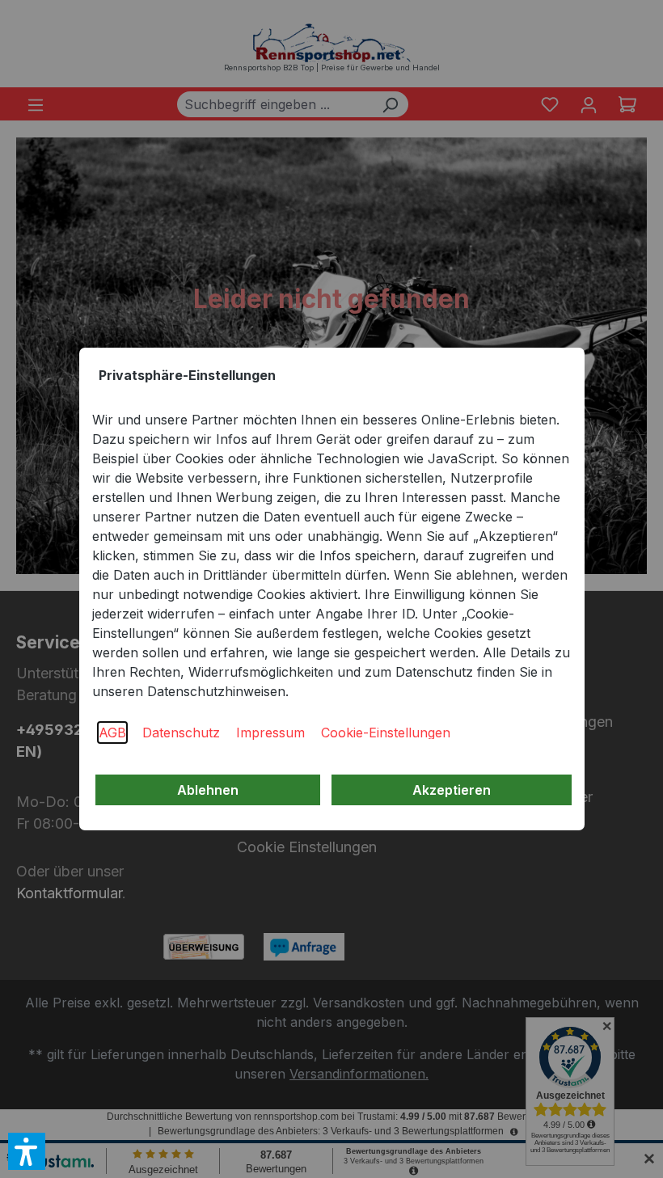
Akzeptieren (451, 790)
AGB (112, 732)
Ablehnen (208, 790)
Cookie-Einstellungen (385, 732)
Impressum (270, 732)
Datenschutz (181, 732)
